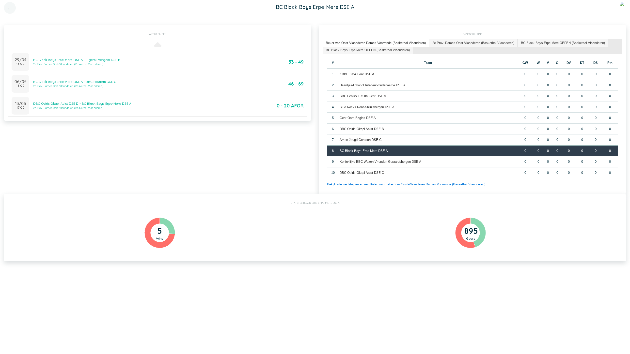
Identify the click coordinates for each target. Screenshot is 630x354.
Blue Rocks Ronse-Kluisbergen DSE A (367, 107)
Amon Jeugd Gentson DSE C (360, 140)
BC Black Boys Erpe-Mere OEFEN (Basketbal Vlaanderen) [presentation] (563, 43)
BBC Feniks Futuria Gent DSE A (363, 96)
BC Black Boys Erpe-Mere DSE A (364, 151)
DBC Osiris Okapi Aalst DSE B (362, 129)
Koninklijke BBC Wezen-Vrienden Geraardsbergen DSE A (380, 161)
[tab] (376, 43)
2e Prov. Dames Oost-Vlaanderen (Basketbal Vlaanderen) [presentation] (473, 43)
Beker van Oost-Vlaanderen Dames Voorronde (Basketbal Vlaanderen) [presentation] (376, 43)
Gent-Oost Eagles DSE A (358, 118)
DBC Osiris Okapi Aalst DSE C (362, 173)
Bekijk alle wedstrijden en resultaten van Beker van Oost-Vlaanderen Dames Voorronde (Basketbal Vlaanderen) (406, 184)
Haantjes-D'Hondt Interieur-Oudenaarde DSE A (373, 85)
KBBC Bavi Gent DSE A (357, 74)
